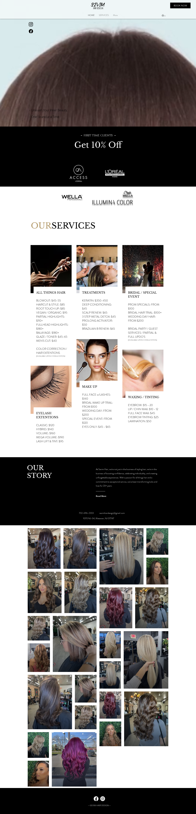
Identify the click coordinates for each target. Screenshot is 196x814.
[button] (164, 15)
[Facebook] (31, 31)
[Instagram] (31, 24)
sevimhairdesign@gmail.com (112, 513)
